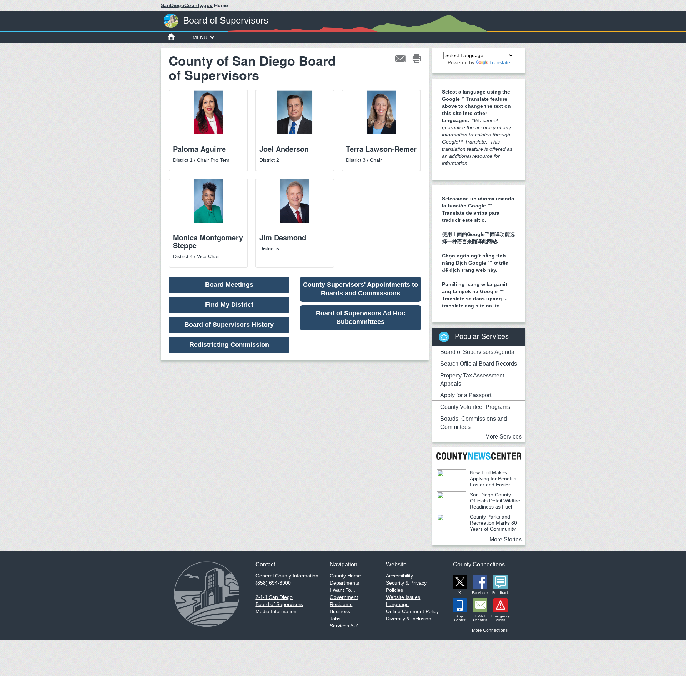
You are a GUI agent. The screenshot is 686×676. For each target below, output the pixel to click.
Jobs (335, 618)
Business (340, 611)
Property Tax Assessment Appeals (472, 379)
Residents (341, 604)
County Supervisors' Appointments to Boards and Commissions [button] (360, 289)
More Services (503, 437)
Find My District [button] (229, 304)
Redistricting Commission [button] (229, 344)
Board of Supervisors (279, 604)
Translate (499, 62)
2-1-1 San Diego (274, 597)
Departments (344, 583)
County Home (345, 576)
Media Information (276, 611)
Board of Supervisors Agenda (477, 352)
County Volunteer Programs (475, 407)
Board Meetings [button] (229, 284)
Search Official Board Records (478, 364)
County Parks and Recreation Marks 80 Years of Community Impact (477, 526)
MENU (200, 37)
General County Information (286, 576)
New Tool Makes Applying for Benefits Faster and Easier (493, 478)
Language (397, 604)
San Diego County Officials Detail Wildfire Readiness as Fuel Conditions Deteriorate (478, 504)
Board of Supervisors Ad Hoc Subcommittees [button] (360, 317)
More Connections (490, 630)
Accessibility (399, 576)
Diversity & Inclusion (408, 618)
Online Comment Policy (412, 611)
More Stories (505, 539)
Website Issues (403, 597)
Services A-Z (344, 626)
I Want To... (342, 590)
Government (344, 597)
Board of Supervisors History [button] (229, 324)
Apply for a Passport (465, 395)
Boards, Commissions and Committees (473, 423)
